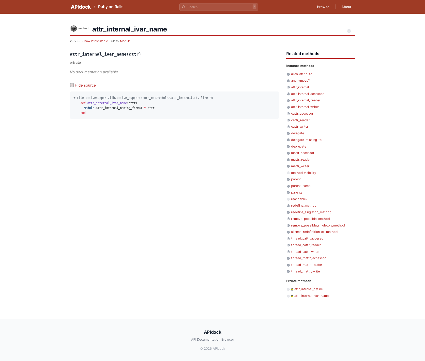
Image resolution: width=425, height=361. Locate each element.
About (346, 7)
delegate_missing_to (306, 140)
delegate (297, 133)
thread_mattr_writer (306, 271)
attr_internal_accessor (307, 94)
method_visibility (303, 173)
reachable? (299, 199)
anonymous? (300, 80)
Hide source (85, 85)
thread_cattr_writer (305, 252)
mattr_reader (301, 159)
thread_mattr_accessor (308, 258)
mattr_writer (300, 166)
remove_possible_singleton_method (318, 225)
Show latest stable (95, 41)
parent (296, 179)
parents (297, 192)
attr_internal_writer (305, 107)
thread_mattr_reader (306, 265)
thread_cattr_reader (306, 245)
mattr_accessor (302, 153)
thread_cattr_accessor (308, 238)
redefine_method (304, 205)
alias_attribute (301, 74)
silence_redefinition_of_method (314, 232)
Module (125, 41)
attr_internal (300, 87)
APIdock (81, 7)
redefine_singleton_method (311, 212)
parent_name (300, 186)
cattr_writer (299, 126)
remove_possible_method (310, 219)
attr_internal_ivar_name (311, 296)
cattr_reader (300, 120)
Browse (323, 7)
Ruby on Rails (110, 6)
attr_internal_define (308, 289)
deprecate (298, 146)
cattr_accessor (302, 113)
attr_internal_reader (305, 100)
